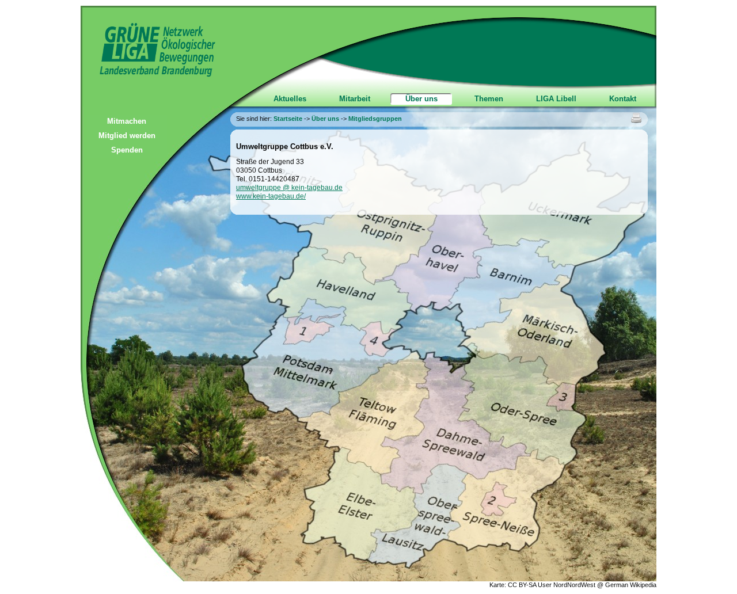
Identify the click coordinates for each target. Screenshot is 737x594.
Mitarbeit (354, 98)
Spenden (127, 150)
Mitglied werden (126, 135)
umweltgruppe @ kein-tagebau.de (289, 188)
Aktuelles (289, 98)
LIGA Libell (556, 98)
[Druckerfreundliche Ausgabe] (636, 118)
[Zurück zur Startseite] (148, 74)
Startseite (287, 118)
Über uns (421, 98)
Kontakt (622, 98)
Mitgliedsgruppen (375, 118)
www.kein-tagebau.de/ (271, 196)
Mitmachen (126, 121)
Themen (488, 98)
